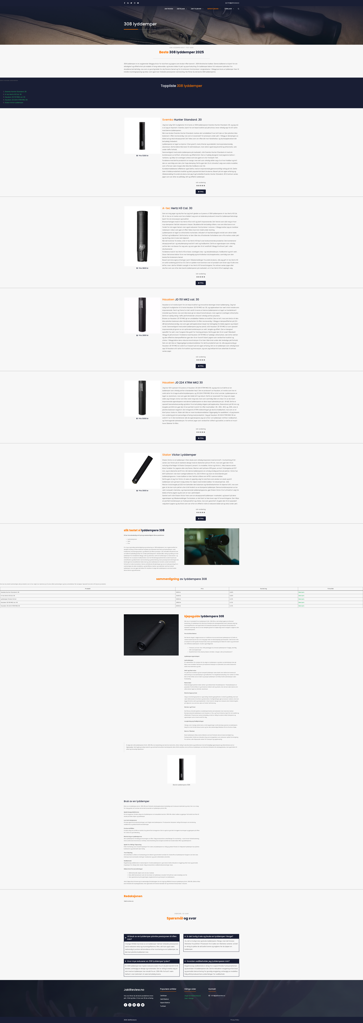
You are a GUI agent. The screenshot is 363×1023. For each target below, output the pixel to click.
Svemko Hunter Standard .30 (15, 92)
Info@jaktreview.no (218, 996)
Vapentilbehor (212, 9)
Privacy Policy (235, 1020)
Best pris (301, 592)
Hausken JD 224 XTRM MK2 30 (16, 100)
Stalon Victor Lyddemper (14, 102)
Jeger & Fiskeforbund (192, 996)
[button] (238, 9)
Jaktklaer (181, 9)
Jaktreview (168, 9)
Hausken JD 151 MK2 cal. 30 (15, 97)
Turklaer (228, 9)
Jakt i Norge (189, 998)
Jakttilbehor (196, 9)
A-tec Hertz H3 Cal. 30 (13, 94)
